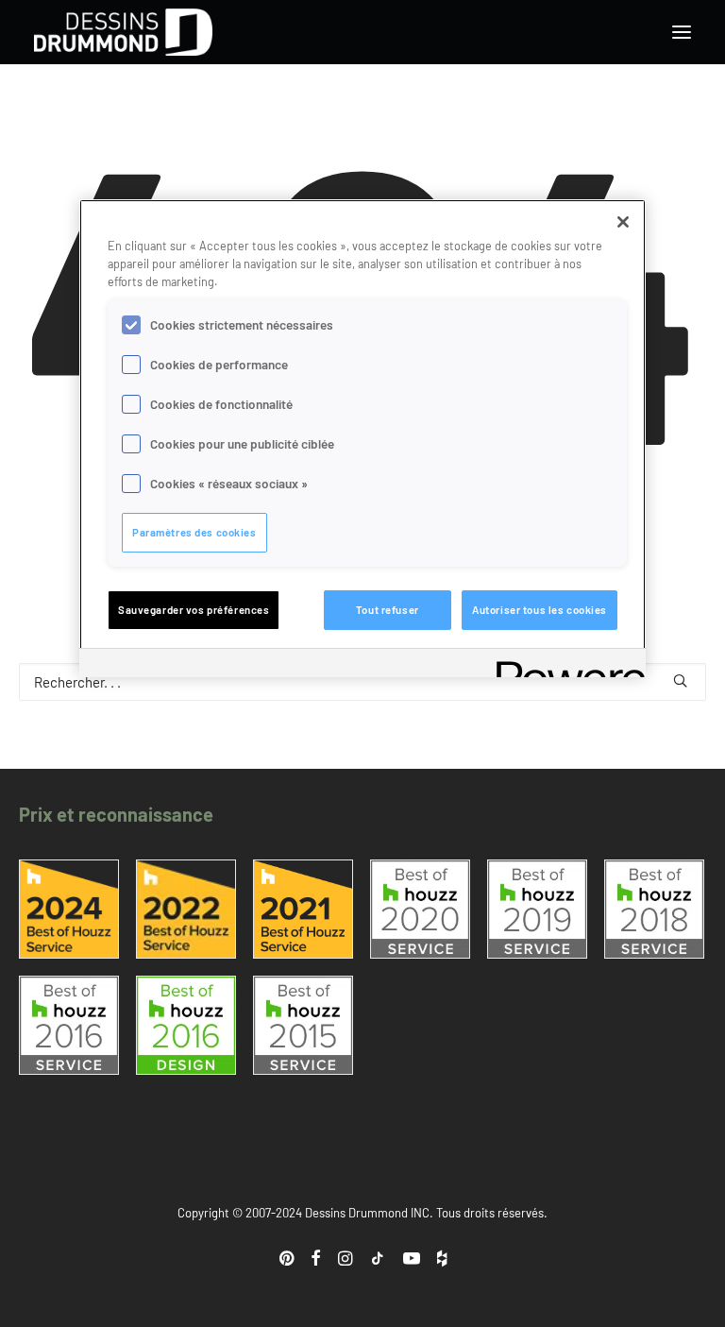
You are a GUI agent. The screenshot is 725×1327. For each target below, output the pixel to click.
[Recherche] (362, 682)
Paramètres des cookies (194, 532)
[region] (362, 438)
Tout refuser (387, 610)
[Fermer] (623, 222)
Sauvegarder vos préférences (193, 610)
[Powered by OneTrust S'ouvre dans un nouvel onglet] (564, 665)
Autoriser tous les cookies (539, 610)
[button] (681, 32)
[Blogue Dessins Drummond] (123, 32)
